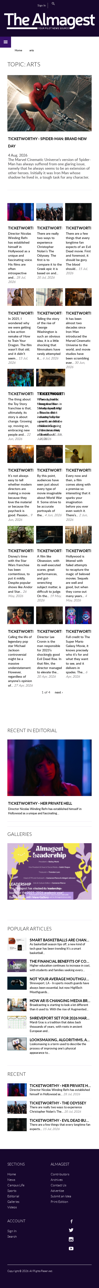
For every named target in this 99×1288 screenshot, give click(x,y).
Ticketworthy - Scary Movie (51, 393)
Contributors (60, 1174)
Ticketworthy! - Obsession (49, 551)
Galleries (13, 1202)
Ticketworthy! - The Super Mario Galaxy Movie (78, 631)
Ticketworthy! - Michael (20, 631)
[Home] (49, 21)
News (11, 1180)
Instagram (55, 1239)
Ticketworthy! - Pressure (49, 470)
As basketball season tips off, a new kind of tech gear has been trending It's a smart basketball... (57, 949)
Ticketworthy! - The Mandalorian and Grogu (20, 551)
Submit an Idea (61, 1196)
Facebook (55, 1221)
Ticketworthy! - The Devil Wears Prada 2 (78, 551)
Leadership (20, 884)
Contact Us (58, 1185)
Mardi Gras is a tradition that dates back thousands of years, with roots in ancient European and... (56, 1027)
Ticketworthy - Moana (20, 313)
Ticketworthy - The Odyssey (49, 228)
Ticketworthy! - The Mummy (49, 631)
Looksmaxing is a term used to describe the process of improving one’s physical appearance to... (58, 1048)
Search (53, 3)
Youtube (55, 1248)
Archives (57, 1180)
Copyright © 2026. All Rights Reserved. (30, 1271)
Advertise (57, 1191)
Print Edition (59, 1202)
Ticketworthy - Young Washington (49, 313)
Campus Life (15, 1185)
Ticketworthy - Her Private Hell (20, 228)
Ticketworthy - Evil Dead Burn (78, 228)
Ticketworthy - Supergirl (78, 313)
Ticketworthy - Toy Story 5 (20, 393)
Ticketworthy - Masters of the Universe (20, 470)
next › (59, 692)
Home (18, 50)
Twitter (55, 1230)
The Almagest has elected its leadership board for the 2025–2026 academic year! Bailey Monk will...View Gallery (36, 893)
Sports (11, 1191)
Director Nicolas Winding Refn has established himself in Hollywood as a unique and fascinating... (45, 811)
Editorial (13, 1196)
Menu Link (5, 42)
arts (31, 50)
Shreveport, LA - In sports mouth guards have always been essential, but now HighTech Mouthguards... (59, 988)
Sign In (42, 5)
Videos (12, 1207)
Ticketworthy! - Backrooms (78, 470)
